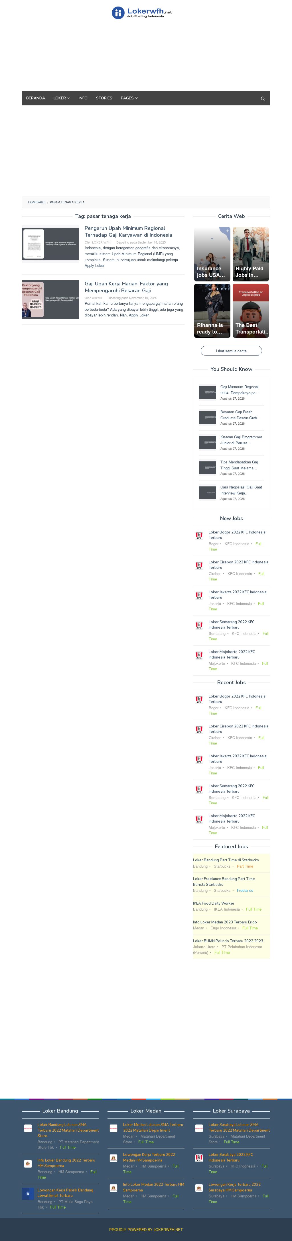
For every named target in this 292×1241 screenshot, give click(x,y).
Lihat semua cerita (231, 350)
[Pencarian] (263, 98)
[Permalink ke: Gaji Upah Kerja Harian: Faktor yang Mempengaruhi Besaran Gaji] (50, 299)
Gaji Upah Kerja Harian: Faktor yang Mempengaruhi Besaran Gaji (126, 287)
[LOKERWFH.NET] (146, 12)
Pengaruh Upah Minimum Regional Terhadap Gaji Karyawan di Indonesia (128, 231)
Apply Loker (94, 265)
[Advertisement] (146, 65)
